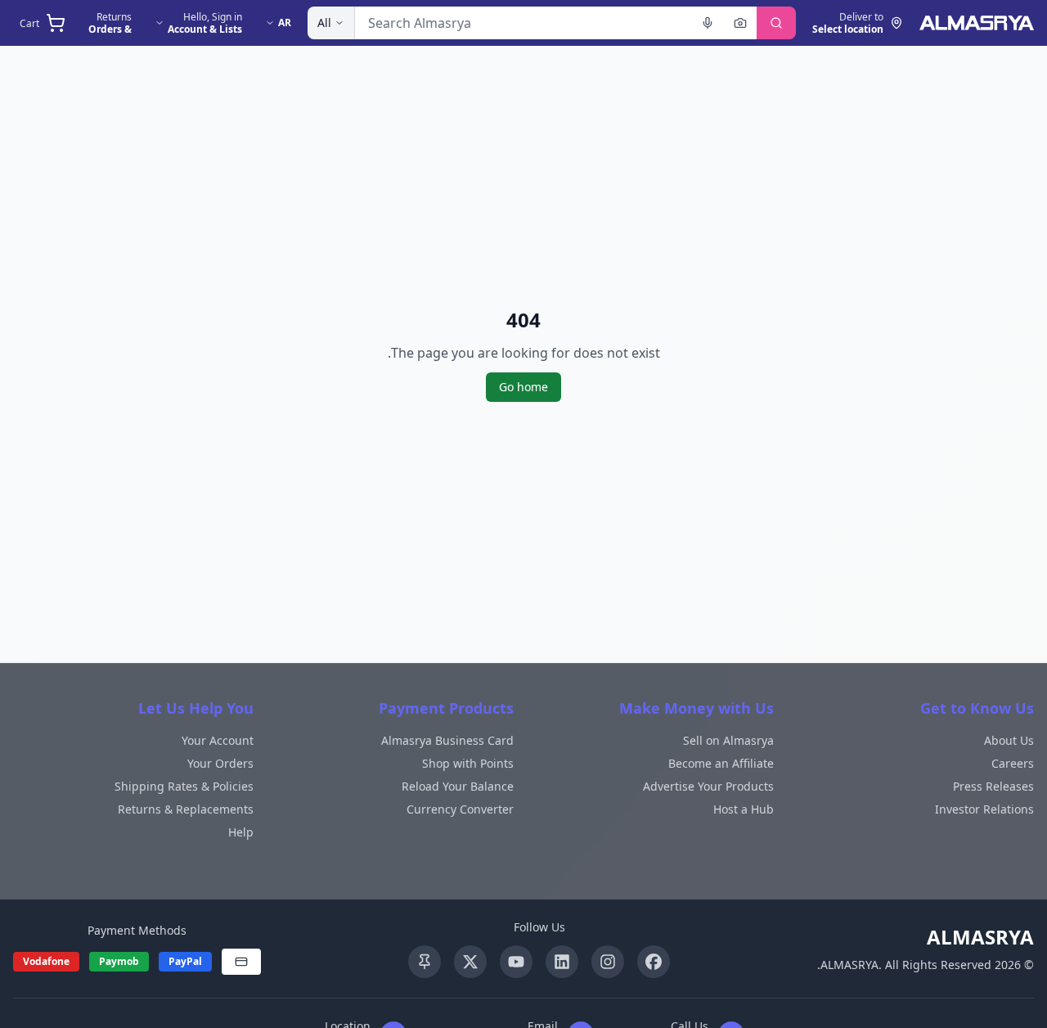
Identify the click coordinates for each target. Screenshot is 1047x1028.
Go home (523, 387)
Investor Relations (984, 809)
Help (241, 832)
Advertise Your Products (708, 786)
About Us (1009, 740)
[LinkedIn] (562, 961)
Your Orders (220, 763)
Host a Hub (743, 809)
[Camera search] (740, 23)
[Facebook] (653, 961)
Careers (1012, 763)
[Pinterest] (424, 961)
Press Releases (993, 786)
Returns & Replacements (186, 809)
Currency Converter (460, 809)
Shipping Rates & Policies (184, 786)
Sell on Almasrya (728, 740)
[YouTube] (516, 961)
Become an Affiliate (721, 763)
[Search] (776, 23)
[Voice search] (707, 23)
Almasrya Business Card (447, 740)
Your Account (218, 740)
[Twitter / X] (470, 961)
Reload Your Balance (458, 786)
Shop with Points (468, 763)
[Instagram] (607, 961)
